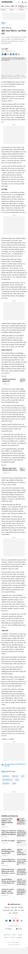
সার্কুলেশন (20, 935)
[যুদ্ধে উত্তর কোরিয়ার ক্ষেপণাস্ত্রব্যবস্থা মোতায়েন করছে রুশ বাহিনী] (22, 852)
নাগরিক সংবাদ (7, 907)
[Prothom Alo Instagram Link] (14, 921)
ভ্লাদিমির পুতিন (6, 776)
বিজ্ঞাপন (14, 935)
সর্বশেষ (2, 6)
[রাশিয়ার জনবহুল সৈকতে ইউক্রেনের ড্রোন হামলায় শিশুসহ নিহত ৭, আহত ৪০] (22, 872)
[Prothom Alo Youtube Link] (18, 921)
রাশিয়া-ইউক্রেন (6, 783)
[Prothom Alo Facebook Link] (7, 921)
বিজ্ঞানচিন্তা (20, 907)
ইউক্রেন (17, 780)
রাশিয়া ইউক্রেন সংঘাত (7, 780)
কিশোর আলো (14, 907)
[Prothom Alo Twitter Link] (11, 921)
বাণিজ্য (19, 6)
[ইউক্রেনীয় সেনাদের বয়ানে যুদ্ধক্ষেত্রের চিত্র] (23, 380)
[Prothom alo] (7, 2)
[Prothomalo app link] (9, 929)
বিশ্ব (16, 6)
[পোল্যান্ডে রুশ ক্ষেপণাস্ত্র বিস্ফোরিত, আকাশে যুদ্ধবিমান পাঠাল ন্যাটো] (22, 892)
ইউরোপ (3, 23)
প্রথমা (10, 913)
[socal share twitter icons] (5, 55)
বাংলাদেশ (7, 6)
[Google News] (21, 920)
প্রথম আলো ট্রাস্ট (6, 910)
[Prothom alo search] (19, 2)
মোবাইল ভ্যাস (15, 913)
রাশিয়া (22, 776)
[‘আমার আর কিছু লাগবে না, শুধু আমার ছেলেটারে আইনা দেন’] (22, 862)
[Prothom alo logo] (14, 905)
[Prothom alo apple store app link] (19, 929)
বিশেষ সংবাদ (15, 776)
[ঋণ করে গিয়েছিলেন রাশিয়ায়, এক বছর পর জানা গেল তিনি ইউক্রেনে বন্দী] (22, 882)
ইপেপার (22, 910)
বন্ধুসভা (11, 910)
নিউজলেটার (19, 937)
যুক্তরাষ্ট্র (14, 783)
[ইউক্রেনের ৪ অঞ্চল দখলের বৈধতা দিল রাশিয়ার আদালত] (23, 469)
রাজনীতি (12, 6)
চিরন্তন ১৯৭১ (17, 910)
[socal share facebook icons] (2, 55)
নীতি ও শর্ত (6, 937)
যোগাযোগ (13, 937)
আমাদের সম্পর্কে (7, 935)
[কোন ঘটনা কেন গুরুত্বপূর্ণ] (22, 843)
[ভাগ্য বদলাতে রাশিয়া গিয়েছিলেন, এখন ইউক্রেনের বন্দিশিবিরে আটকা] (22, 823)
